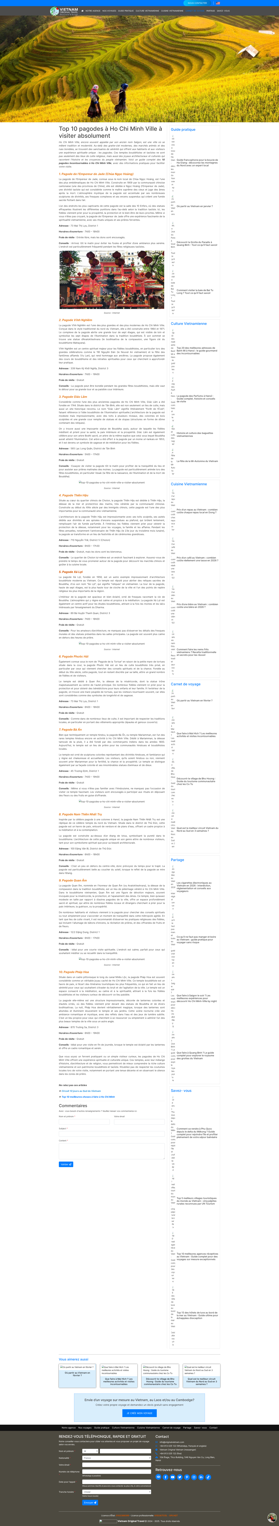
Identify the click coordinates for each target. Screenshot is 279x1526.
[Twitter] (180, 1477)
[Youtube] (173, 1477)
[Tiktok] (208, 1477)
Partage (210, 11)
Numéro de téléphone (69, 1473)
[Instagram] (194, 1477)
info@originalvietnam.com (172, 1442)
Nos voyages (109, 11)
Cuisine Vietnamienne (172, 11)
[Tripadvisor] (158, 1477)
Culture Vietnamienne (147, 11)
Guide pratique (126, 11)
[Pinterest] (187, 1477)
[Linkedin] (201, 1477)
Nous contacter (197, 3)
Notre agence (93, 11)
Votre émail (119, 1116)
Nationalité (65, 1458)
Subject (63, 1128)
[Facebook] (165, 1477)
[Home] (82, 11)
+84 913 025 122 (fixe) (171, 1453)
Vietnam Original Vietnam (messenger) (178, 1449)
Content (63, 1140)
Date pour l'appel (68, 1482)
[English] (218, 3)
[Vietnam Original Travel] (64, 10)
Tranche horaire (67, 1492)
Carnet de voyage (194, 11)
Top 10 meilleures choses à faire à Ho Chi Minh (88, 1096)
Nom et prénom (67, 1116)
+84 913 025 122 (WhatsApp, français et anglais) (183, 1446)
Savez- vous (223, 11)
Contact (213, 1427)
